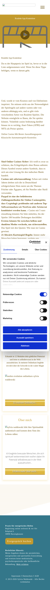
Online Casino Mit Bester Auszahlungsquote (21, 134)
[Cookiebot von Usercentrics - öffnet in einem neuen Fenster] (30, 242)
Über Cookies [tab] (41, 250)
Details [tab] (25, 250)
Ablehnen (25, 346)
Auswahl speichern (25, 338)
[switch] (43, 302)
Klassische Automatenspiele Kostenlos (18, 137)
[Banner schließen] (46, 242)
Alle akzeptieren (25, 330)
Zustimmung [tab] (9, 250)
